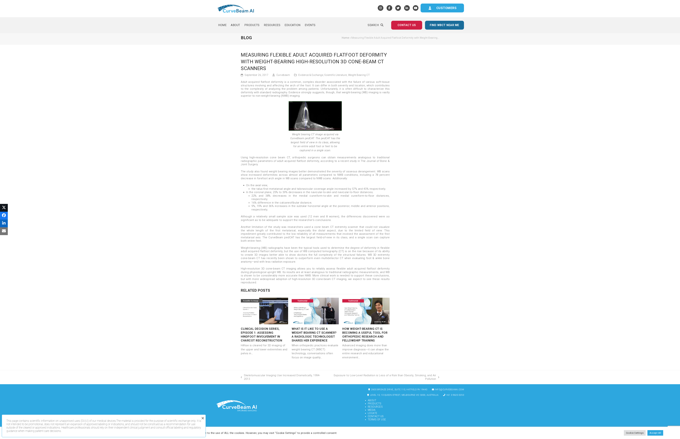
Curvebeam (283, 75)
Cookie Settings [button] (635, 433)
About (372, 400)
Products (374, 403)
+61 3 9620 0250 (455, 395)
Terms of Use (377, 419)
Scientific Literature (335, 75)
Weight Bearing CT (359, 75)
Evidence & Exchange (310, 75)
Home (345, 37)
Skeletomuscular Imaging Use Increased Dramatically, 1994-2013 (280, 377)
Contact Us (376, 416)
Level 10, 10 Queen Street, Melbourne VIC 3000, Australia (404, 395)
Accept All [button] (655, 433)
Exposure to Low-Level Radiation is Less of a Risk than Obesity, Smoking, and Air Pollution (381, 377)
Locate (372, 413)
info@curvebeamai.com (449, 389)
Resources (375, 406)
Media (372, 410)
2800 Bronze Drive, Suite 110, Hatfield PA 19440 (399, 389)
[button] (376, 25)
